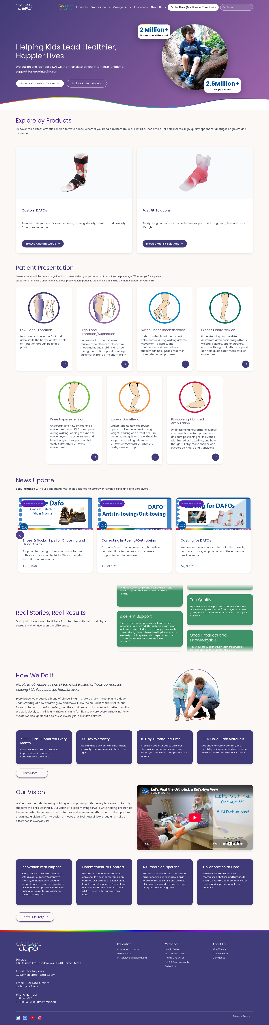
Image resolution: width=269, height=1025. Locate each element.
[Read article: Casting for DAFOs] (213, 514)
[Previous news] (20, 535)
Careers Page (220, 953)
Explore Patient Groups (87, 83)
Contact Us (219, 957)
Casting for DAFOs (196, 540)
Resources (141, 7)
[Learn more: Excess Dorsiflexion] (155, 457)
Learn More (30, 773)
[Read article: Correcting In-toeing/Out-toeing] (134, 514)
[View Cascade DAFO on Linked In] (18, 1018)
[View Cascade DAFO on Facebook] (25, 1018)
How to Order (172, 949)
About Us (159, 7)
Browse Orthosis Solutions (38, 83)
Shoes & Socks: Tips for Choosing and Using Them (54, 542)
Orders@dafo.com (28, 986)
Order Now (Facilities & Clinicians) (193, 7)
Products (82, 7)
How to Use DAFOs (174, 957)
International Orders (176, 953)
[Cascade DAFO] (25, 7)
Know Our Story (33, 917)
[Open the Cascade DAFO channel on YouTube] (32, 1018)
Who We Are (219, 949)
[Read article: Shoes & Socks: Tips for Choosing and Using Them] (55, 514)
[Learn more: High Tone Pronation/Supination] (125, 364)
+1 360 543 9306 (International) (36, 1002)
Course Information (128, 949)
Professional (101, 7)
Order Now (170, 966)
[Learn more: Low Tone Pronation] (64, 364)
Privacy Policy (241, 1016)
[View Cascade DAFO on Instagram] (40, 1018)
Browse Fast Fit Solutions (162, 243)
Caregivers (123, 7)
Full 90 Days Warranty (177, 962)
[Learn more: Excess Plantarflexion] (246, 364)
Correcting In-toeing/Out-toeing (129, 540)
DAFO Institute (124, 953)
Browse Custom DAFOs (40, 243)
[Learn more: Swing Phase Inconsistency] (185, 364)
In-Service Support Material (132, 957)
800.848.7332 (24, 998)
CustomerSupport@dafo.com (35, 975)
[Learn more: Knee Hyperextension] (95, 457)
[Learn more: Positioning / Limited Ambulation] (215, 457)
